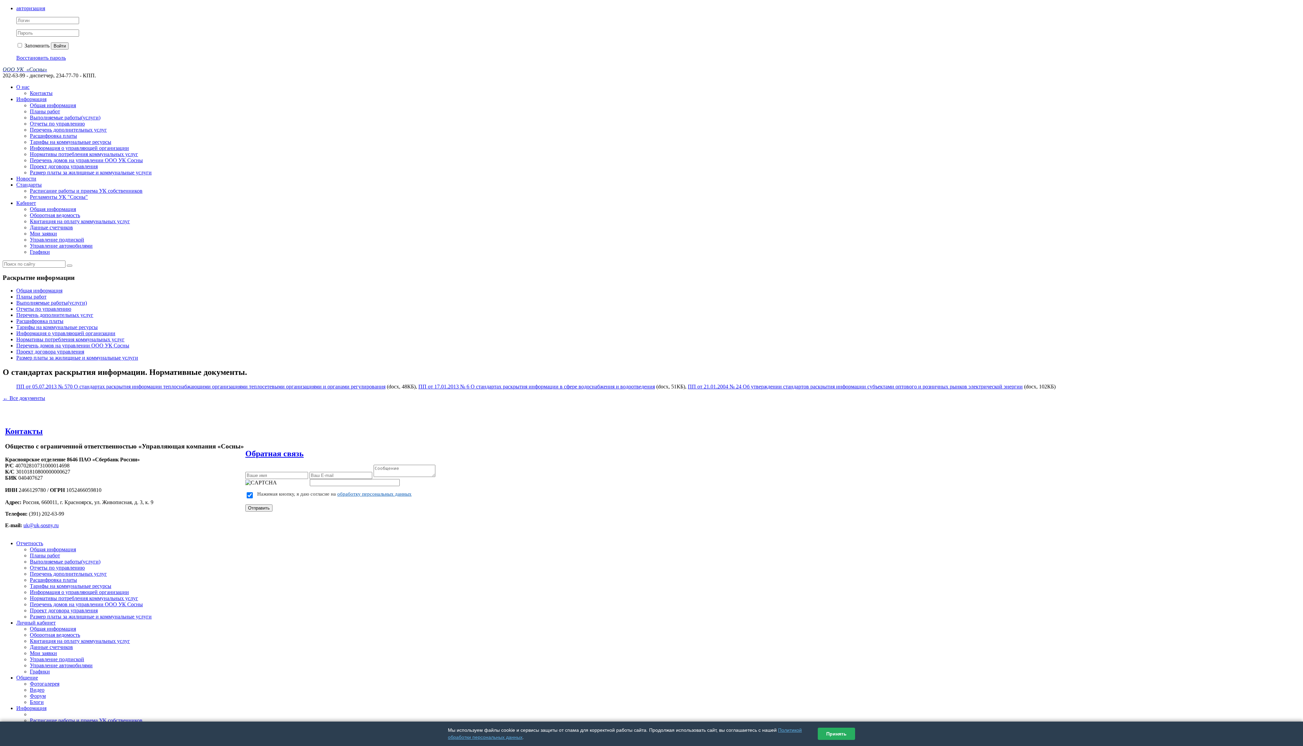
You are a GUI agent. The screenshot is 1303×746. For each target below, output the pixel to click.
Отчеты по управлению (57, 124)
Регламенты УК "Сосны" (59, 197)
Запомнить (36, 46)
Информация (31, 99)
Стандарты (29, 185)
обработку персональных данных (374, 494)
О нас (23, 87)
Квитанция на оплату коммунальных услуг (80, 221)
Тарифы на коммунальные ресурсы (70, 142)
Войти (60, 46)
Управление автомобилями (61, 246)
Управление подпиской (57, 240)
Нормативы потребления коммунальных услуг (84, 154)
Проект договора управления (64, 166)
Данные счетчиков (51, 227)
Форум (38, 696)
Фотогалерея (44, 684)
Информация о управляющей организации (79, 148)
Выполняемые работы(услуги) (65, 117)
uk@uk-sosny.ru (41, 525)
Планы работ (45, 111)
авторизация (30, 8)
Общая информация (53, 105)
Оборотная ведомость (55, 215)
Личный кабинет (36, 623)
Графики (40, 252)
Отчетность (29, 543)
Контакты (41, 93)
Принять (836, 734)
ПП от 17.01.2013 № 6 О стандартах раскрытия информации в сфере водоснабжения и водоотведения (536, 386)
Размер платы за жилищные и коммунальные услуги (91, 172)
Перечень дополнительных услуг (68, 130)
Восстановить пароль (41, 58)
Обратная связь (274, 453)
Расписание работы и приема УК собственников (86, 191)
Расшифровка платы (53, 136)
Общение (27, 678)
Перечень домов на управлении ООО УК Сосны (86, 160)
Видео (37, 690)
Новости (26, 178)
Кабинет (26, 203)
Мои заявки (43, 233)
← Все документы (24, 398)
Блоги (37, 702)
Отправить (259, 508)
